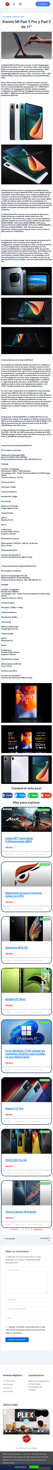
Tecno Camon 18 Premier (20, 1211)
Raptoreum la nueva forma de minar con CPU (23, 894)
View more (19, 1463)
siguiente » (38, 1229)
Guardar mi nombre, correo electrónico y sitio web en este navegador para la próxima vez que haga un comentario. (25, 1330)
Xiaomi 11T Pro (14, 1108)
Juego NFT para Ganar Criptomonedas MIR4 (19, 840)
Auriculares (8, 1391)
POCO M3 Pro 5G (16, 1160)
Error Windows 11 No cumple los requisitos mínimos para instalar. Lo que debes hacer (25, 1053)
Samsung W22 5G (16, 947)
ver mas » (9, 847)
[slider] (13, 1431)
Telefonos (7, 1388)
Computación (9, 1381)
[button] (14, 4)
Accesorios (8, 1384)
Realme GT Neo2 (15, 999)
